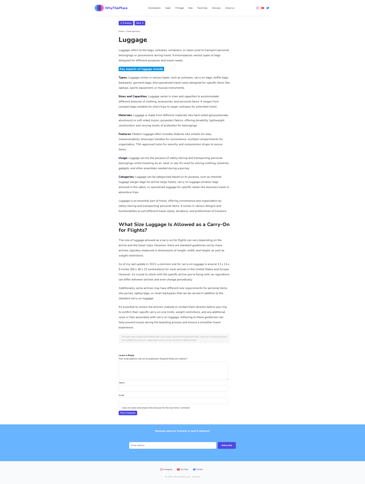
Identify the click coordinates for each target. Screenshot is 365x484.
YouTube (184, 469)
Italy (190, 8)
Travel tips (202, 8)
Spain (168, 8)
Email (121, 395)
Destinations (154, 8)
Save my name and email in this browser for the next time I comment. (156, 407)
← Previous (126, 23)
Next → (140, 23)
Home (121, 31)
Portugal (179, 8)
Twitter (199, 469)
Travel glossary (133, 31)
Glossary (216, 8)
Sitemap (196, 476)
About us (229, 8)
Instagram (167, 469)
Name (122, 382)
